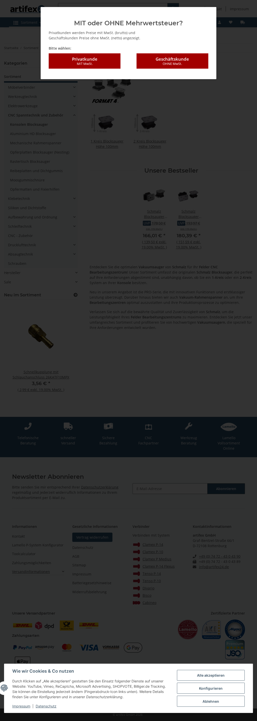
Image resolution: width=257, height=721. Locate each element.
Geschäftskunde (172, 61)
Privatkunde (84, 61)
